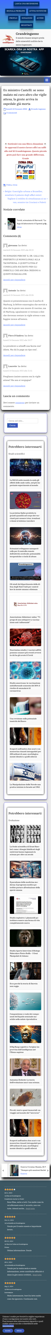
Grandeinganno (27, 34)
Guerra (19, 1173)
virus (15, 185)
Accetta (7, 1331)
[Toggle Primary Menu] (47, 80)
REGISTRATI (26, 25)
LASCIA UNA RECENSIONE (26, 3)
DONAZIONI (27, 18)
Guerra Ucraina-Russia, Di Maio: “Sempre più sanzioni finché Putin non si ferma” (31, 1169)
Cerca (12, 425)
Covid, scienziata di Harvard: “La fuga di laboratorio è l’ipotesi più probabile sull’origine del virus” (31, 222)
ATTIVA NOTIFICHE (37, 11)
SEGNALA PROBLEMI (16, 11)
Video (9, 185)
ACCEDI (40, 18)
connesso (20, 402)
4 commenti (11, 112)
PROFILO (13, 18)
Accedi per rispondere (14, 279)
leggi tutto (30, 1208)
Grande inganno (38, 109)
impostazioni (8, 1326)
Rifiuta (19, 1331)
